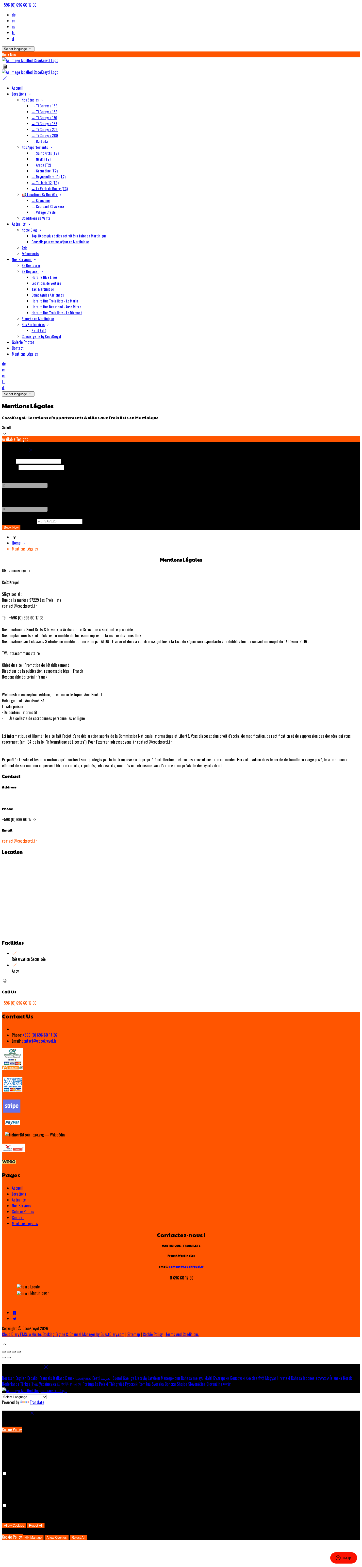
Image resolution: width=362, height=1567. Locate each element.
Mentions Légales (25, 354)
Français (45, 1378)
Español (32, 1378)
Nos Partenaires (33, 324)
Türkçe (25, 1384)
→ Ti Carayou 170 (44, 117)
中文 (227, 1384)
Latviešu (154, 1378)
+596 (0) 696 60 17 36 (19, 5)
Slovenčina (214, 1384)
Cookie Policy (153, 1334)
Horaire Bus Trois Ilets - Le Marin (55, 300)
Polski (103, 1384)
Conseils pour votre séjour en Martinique (60, 241)
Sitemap (133, 1334)
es (13, 27)
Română (145, 1384)
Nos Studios (30, 99)
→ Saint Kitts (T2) (45, 153)
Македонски (170, 1378)
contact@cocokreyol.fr (19, 841)
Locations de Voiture (46, 283)
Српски (170, 1384)
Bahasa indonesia (304, 1378)
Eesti (96, 1378)
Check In (8, 461)
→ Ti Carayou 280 (45, 135)
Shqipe (182, 1384)
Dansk (69, 1378)
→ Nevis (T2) (41, 159)
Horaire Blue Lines (44, 277)
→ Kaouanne (41, 200)
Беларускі (237, 1378)
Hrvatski (283, 1378)
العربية (106, 1378)
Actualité (19, 224)
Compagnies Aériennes (48, 295)
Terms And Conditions (182, 1334)
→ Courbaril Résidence (48, 206)
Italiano (58, 1378)
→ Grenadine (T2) (45, 170)
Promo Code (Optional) (19, 521)
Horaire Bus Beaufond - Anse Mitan (56, 306)
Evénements (30, 253)
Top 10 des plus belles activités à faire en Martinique (69, 235)
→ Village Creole (44, 212)
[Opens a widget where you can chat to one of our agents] (343, 1558)
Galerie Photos (23, 342)
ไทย (34, 1384)
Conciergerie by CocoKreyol (41, 336)
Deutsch (8, 1378)
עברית (323, 1378)
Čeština (251, 1378)
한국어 (76, 1384)
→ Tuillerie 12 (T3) (45, 182)
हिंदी (261, 1378)
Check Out (9, 467)
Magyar (270, 1378)
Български (221, 1378)
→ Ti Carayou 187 (44, 123)
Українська (47, 1384)
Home (16, 543)
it (13, 38)
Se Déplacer (30, 271)
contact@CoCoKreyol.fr (186, 1266)
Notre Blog (30, 230)
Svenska (158, 1384)
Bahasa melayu (192, 1378)
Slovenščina (196, 1384)
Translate (37, 1402)
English (21, 1378)
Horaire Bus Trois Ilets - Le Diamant (57, 312)
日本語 (63, 1384)
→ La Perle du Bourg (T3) (50, 188)
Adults (7, 473)
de (14, 15)
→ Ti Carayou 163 (44, 105)
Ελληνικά (83, 1378)
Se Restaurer (31, 265)
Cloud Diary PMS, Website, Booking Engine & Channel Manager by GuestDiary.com (63, 1334)
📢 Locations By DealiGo (40, 194)
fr (13, 32)
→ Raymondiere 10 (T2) (49, 176)
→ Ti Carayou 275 (45, 129)
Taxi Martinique (43, 289)
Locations (19, 94)
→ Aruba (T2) (41, 164)
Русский (131, 1384)
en (13, 21)
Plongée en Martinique (38, 318)
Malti (208, 1378)
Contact (18, 348)
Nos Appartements (35, 147)
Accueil (17, 88)
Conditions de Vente (36, 218)
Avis (24, 247)
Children (8, 497)
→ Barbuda (40, 141)
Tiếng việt (116, 1384)
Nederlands (10, 1384)
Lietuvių (141, 1378)
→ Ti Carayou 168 (44, 111)
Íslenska (336, 1378)
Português (90, 1384)
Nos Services (22, 259)
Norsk (347, 1378)
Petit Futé (39, 330)
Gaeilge (128, 1378)
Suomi (117, 1378)
